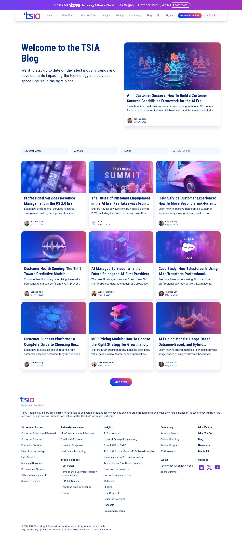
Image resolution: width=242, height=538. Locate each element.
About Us (52, 15)
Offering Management (33, 475)
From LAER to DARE (115, 445)
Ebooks (108, 487)
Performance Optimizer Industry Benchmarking (79, 473)
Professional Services (33, 469)
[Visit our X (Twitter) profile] (209, 467)
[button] (88, 15)
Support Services (30, 481)
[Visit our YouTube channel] (217, 467)
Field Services (29, 457)
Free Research (112, 493)
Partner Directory (170, 439)
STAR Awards (168, 451)
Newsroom (204, 445)
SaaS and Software (72, 439)
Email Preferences (51, 529)
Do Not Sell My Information (77, 529)
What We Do (68, 15)
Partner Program (170, 445)
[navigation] (32, 15)
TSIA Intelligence (70, 481)
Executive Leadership (33, 451)
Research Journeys (114, 499)
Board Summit (168, 472)
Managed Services (31, 463)
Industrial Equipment (72, 445)
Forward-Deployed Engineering (120, 439)
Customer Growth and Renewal (38, 433)
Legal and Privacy (29, 529)
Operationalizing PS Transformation (124, 457)
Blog (149, 15)
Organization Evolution (116, 469)
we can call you (104, 416)
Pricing (120, 15)
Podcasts (109, 505)
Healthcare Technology (74, 451)
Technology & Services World (177, 465)
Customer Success (31, 439)
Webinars (109, 481)
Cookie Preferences (102, 529)
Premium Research (114, 511)
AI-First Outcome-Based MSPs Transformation (129, 451)
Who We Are (205, 427)
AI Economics (111, 433)
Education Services (32, 445)
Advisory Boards (170, 433)
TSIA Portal (67, 465)
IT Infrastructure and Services (77, 433)
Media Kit (203, 451)
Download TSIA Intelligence (76, 487)
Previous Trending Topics (118, 475)
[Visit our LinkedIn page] (201, 467)
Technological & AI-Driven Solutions (123, 463)
